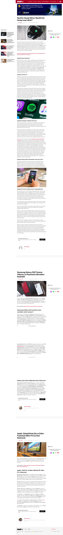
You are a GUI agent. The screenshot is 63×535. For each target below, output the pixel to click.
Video (40, 1)
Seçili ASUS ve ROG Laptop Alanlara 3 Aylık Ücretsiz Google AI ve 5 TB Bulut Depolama (10, 34)
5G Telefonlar (53, 1)
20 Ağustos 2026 (10, 43)
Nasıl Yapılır (33, 22)
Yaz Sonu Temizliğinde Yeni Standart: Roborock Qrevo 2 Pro (10, 60)
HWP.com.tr (26, 531)
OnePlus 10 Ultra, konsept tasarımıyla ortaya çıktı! (32, 306)
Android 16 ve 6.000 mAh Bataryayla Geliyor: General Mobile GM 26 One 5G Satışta (10, 54)
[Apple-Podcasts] (51, 37)
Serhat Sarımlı (20, 440)
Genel (31, 22)
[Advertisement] (8, 14)
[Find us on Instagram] (56, 531)
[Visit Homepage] (20, 1)
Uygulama (37, 22)
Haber (35, 1)
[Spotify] (53, 37)
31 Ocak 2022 (25, 22)
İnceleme (30, 1)
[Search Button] (57, 1)
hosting (29, 531)
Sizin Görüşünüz (46, 1)
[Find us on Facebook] (53, 531)
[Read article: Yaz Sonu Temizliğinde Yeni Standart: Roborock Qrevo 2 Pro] (3, 61)
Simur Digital (20, 22)
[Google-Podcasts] (56, 37)
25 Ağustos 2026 (10, 37)
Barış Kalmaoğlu (27, 406)
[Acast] (58, 37)
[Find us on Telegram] (58, 531)
